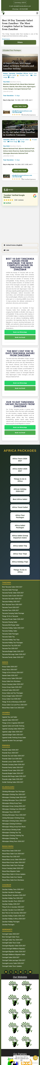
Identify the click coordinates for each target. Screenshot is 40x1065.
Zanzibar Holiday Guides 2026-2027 (13, 916)
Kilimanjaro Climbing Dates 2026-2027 (14, 821)
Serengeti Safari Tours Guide (11, 943)
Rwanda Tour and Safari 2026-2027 (13, 756)
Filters (20, 42)
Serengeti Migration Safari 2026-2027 (14, 945)
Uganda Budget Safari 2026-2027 (12, 734)
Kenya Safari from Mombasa (11, 681)
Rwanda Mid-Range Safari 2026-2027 (14, 776)
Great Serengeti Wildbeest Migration (13, 948)
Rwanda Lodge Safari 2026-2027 (12, 779)
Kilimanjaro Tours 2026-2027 (11, 812)
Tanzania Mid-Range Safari (10, 625)
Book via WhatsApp (20, 332)
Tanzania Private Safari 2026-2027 (13, 619)
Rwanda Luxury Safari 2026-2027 (12, 761)
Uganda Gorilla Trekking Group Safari (14, 737)
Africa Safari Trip (20, 546)
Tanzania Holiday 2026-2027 (11, 601)
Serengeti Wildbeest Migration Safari (13, 954)
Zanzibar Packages (8, 924)
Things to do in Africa (20, 480)
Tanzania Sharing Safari (9, 622)
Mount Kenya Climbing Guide (11, 829)
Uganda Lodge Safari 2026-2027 (12, 732)
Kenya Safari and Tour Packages (12, 693)
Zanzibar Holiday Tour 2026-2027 (12, 898)
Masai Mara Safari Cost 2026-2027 (13, 707)
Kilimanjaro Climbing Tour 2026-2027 (13, 794)
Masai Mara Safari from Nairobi (12, 877)
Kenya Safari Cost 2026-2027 (11, 699)
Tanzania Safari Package (10, 590)
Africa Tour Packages (20, 516)
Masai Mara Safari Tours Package (13, 865)
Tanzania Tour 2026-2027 (10, 648)
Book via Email (20, 337)
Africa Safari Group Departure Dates (20, 537)
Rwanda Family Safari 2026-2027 (12, 767)
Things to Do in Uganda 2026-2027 (13, 723)
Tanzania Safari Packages (10, 634)
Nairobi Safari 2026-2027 (10, 675)
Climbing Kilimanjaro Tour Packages (13, 791)
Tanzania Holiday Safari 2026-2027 (13, 628)
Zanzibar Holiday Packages (11, 921)
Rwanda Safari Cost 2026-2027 (12, 758)
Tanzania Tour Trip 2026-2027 (11, 645)
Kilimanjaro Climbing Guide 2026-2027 (14, 797)
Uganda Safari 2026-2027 (10, 720)
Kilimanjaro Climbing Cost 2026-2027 (14, 809)
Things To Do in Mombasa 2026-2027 (14, 702)
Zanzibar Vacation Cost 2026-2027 (13, 910)
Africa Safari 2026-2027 (20, 470)
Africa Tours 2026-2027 (20, 460)
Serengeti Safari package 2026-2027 (13, 960)
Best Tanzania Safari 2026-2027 (12, 587)
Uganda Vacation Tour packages (12, 740)
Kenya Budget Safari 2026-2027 (12, 696)
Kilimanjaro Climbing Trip (10, 838)
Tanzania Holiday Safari (9, 631)
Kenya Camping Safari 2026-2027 (12, 684)
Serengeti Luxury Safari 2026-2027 (13, 963)
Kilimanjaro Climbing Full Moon (12, 824)
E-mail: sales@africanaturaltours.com (20, 6)
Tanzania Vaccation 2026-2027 (11, 598)
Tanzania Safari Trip (8, 637)
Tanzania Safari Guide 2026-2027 (12, 595)
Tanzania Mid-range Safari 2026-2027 (14, 654)
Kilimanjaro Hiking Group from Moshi (13, 826)
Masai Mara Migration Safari (11, 871)
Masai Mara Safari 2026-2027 (11, 851)
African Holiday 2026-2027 (20, 490)
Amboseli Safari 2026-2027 (10, 690)
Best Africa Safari (20, 499)
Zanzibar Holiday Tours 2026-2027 (13, 889)
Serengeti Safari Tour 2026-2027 (12, 940)
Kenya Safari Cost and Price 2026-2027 (14, 705)
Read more (6, 39)
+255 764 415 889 (17, 112)
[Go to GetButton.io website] (35, 1063)
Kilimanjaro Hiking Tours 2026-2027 (13, 841)
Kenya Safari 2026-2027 (9, 666)
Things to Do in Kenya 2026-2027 (12, 672)
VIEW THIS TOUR (20, 106)
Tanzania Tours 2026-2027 (10, 610)
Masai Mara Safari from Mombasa (13, 880)
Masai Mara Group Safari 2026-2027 (13, 862)
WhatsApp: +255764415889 (20, 9)
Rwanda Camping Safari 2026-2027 (13, 764)
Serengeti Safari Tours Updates (12, 966)
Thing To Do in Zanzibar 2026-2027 (13, 907)
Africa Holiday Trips (20, 562)
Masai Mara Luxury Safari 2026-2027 (14, 859)
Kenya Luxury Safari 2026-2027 (12, 678)
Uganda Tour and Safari (9, 717)
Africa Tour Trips (20, 554)
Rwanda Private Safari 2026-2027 (12, 770)
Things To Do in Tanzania (10, 616)
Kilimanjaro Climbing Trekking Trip (13, 835)
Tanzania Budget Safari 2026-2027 (13, 651)
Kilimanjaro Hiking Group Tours (12, 803)
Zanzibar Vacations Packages (11, 892)
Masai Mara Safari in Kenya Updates (13, 874)
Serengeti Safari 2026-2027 (10, 934)
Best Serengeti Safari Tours (10, 937)
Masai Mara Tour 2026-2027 (11, 856)
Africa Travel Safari (20, 507)
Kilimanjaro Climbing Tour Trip (11, 832)
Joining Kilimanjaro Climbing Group (13, 818)
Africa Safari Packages (20, 526)
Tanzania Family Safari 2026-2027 (13, 593)
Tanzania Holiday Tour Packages (12, 642)
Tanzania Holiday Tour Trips (11, 639)
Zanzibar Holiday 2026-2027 (11, 904)
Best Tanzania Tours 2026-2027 (12, 604)
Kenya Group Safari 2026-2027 (12, 687)
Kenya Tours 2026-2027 (9, 669)
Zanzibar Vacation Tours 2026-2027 (13, 901)
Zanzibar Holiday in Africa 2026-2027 (13, 919)
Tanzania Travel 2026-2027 (10, 607)
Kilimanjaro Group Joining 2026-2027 (13, 806)
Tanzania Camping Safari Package (13, 613)
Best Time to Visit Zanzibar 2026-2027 (14, 913)
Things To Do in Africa (20, 571)
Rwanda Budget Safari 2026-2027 (12, 773)
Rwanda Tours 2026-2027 (10, 753)
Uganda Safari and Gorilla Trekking (13, 726)
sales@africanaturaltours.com (22, 111)
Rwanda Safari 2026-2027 (10, 750)
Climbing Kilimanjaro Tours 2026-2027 (14, 800)
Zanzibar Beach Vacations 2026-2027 (14, 895)
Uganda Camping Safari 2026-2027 (13, 729)
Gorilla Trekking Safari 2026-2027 (12, 782)
